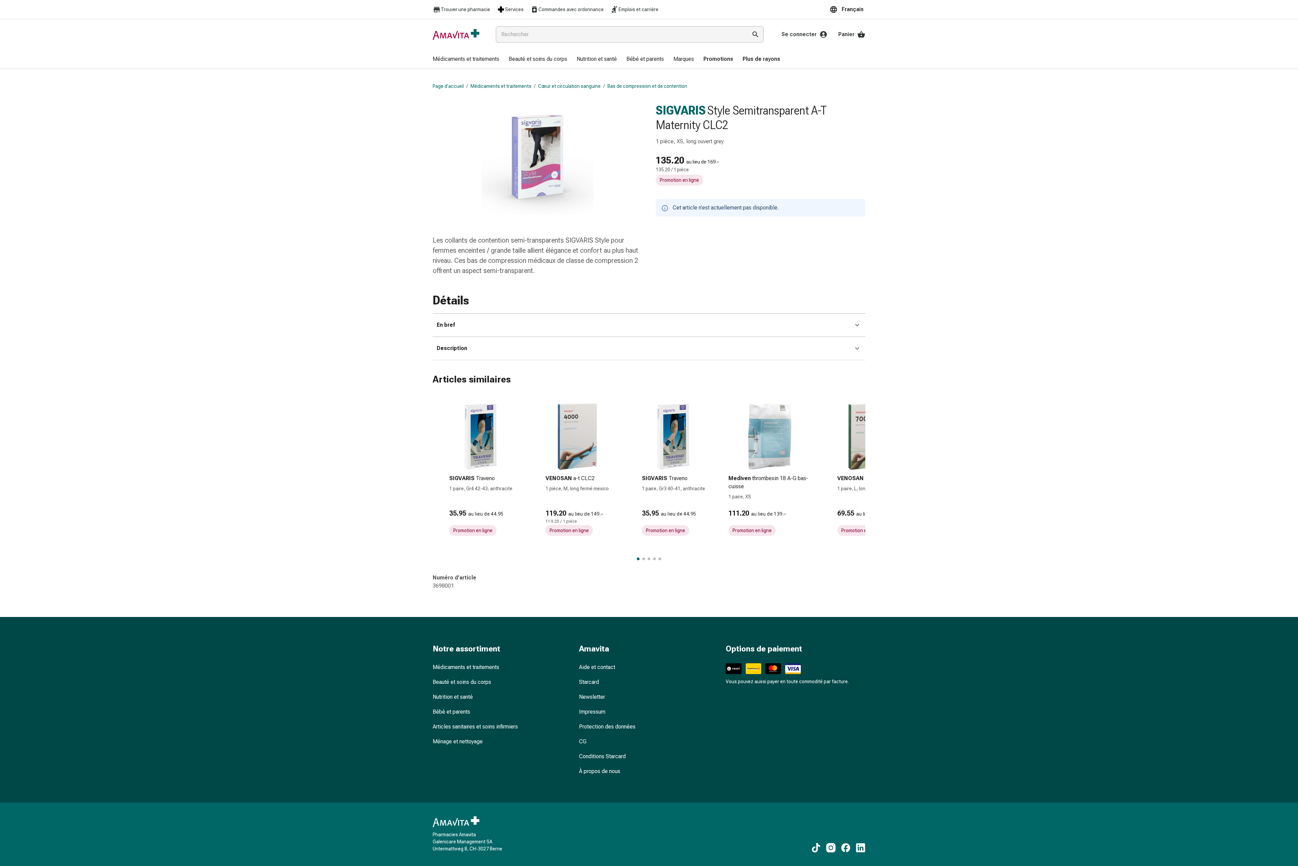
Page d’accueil (448, 86)
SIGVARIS (681, 110)
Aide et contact (597, 667)
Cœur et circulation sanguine (569, 86)
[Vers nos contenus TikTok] (816, 847)
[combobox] (620, 34)
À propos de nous (599, 771)
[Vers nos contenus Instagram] (831, 847)
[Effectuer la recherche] (755, 34)
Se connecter (799, 34)
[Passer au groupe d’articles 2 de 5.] (643, 559)
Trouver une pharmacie (465, 9)
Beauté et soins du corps (462, 682)
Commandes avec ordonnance (571, 9)
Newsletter (592, 697)
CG (582, 741)
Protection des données (607, 726)
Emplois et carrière (638, 9)
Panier (846, 34)
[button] (847, 9)
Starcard (589, 682)
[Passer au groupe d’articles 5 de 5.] (659, 559)
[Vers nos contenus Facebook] (845, 847)
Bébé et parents (451, 712)
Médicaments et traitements (501, 86)
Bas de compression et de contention (647, 86)
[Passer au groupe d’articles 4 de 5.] (654, 559)
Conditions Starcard (602, 756)
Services (514, 9)
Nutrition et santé (453, 697)
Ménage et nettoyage (458, 741)
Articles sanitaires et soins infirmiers (475, 726)
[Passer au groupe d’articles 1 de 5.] (638, 559)
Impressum (592, 712)
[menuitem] (466, 59)
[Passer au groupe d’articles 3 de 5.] (649, 559)
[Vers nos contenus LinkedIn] (860, 847)
